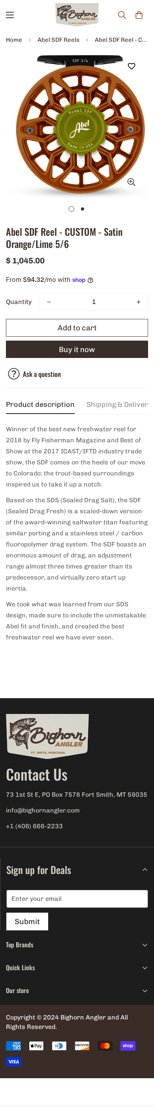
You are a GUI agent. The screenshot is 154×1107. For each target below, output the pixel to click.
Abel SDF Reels (58, 39)
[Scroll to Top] (140, 1065)
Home (14, 39)
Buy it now (77, 349)
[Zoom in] (131, 182)
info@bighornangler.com (43, 810)
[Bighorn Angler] (77, 15)
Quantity (19, 302)
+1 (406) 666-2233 (34, 826)
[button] (139, 15)
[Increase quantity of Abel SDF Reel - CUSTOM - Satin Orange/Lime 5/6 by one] (139, 302)
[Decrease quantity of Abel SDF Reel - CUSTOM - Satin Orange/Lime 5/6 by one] (49, 302)
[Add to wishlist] (131, 66)
